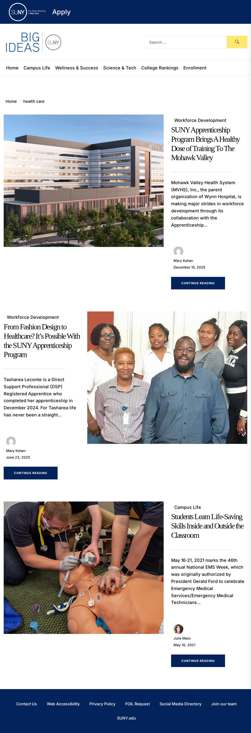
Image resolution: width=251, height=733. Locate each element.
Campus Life (37, 68)
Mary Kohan (183, 260)
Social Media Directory (180, 703)
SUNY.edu (126, 718)
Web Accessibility (63, 703)
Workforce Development (200, 120)
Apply (61, 12)
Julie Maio (182, 638)
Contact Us (26, 703)
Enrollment (194, 68)
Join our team (224, 703)
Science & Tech (119, 68)
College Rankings (159, 68)
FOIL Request (137, 703)
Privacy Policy (102, 703)
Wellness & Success (76, 68)
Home (12, 68)
